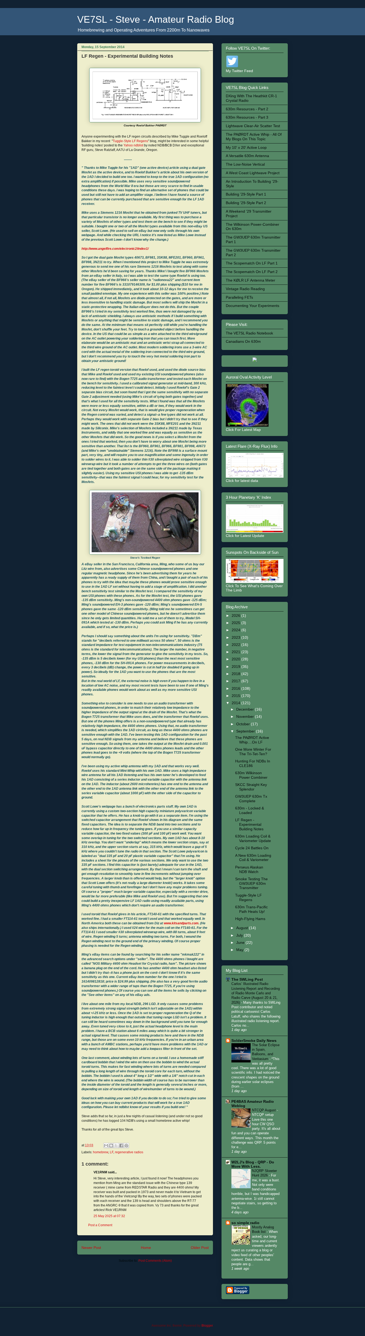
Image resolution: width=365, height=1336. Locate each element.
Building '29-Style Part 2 (246, 203)
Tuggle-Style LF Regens (130, 141)
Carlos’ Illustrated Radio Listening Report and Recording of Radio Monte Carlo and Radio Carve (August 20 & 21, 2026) (255, 993)
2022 (236, 644)
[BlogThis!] (111, 1145)
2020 (236, 659)
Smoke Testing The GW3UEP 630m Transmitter (251, 883)
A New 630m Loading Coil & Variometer (253, 857)
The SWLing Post (247, 979)
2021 (236, 652)
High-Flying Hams (250, 919)
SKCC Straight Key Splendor (251, 786)
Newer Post (91, 1247)
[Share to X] (116, 1145)
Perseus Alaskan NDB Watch (249, 869)
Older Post (200, 1247)
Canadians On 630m (243, 341)
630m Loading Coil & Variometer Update (253, 838)
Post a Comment (100, 1225)
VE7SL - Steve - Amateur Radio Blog (155, 19)
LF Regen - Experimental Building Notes (249, 824)
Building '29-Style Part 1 (246, 194)
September (246, 731)
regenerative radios (129, 1152)
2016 (236, 688)
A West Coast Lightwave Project (252, 173)
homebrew (100, 1152)
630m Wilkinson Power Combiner (251, 775)
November (245, 716)
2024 (236, 630)
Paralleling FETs (239, 297)
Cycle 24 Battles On (252, 848)
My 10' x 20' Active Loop (246, 147)
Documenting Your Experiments (252, 305)
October (243, 724)
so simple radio (245, 1223)
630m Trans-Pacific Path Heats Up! (251, 909)
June (241, 942)
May (240, 950)
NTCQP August (264, 1110)
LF (111, 1152)
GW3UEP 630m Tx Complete (251, 798)
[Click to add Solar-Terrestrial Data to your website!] (255, 360)
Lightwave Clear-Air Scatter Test (253, 126)
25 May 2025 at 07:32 (109, 1216)
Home (146, 1247)
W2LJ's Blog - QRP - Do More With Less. (252, 1164)
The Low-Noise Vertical (245, 164)
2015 (236, 696)
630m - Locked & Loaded (249, 810)
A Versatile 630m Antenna (247, 156)
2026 (236, 615)
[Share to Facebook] (121, 1145)
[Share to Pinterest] (126, 1145)
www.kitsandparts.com (181, 923)
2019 (236, 666)
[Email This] (106, 1145)
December (245, 709)
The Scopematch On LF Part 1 (252, 263)
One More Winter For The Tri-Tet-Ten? (253, 751)
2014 (236, 703)
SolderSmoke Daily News (254, 1040)
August (242, 928)
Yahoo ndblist (133, 145)
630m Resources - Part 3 (247, 117)
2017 (236, 681)
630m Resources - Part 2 (247, 109)
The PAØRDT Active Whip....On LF (252, 739)
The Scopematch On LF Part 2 (252, 272)
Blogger (207, 1325)
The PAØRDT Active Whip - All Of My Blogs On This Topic (254, 136)
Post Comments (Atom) (155, 1261)
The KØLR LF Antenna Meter (250, 280)
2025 (236, 623)
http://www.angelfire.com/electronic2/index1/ (115, 249)
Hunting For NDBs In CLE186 (252, 763)
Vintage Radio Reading (245, 289)
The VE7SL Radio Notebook (249, 333)
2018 (236, 674)
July (240, 935)
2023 (236, 637)
